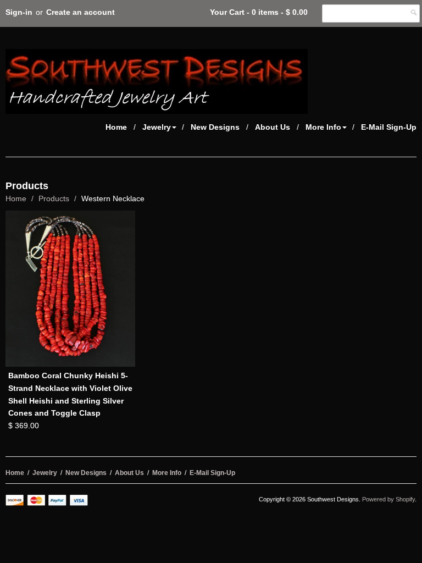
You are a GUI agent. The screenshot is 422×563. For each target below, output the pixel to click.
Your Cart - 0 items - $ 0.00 (259, 12)
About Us (272, 127)
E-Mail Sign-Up (389, 127)
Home (116, 127)
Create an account (80, 12)
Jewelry (156, 127)
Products (53, 198)
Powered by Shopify (388, 499)
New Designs (215, 127)
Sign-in (18, 12)
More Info (323, 127)
